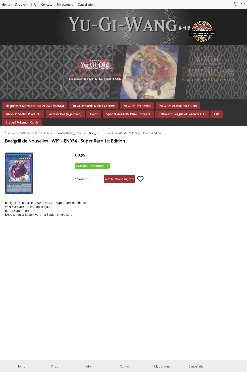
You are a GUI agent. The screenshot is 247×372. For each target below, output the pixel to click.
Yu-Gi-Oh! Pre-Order (137, 106)
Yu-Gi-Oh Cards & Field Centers (94, 106)
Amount (80, 179)
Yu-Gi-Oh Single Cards (71, 133)
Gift (216, 114)
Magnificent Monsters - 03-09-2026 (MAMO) (34, 106)
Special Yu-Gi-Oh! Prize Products (128, 114)
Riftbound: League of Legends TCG (182, 114)
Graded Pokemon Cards (21, 122)
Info (33, 4)
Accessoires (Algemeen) (65, 114)
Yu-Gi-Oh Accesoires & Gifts (178, 106)
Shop (18, 4)
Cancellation (86, 4)
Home (6, 4)
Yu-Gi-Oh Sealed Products (23, 114)
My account (65, 4)
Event (94, 114)
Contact (46, 4)
